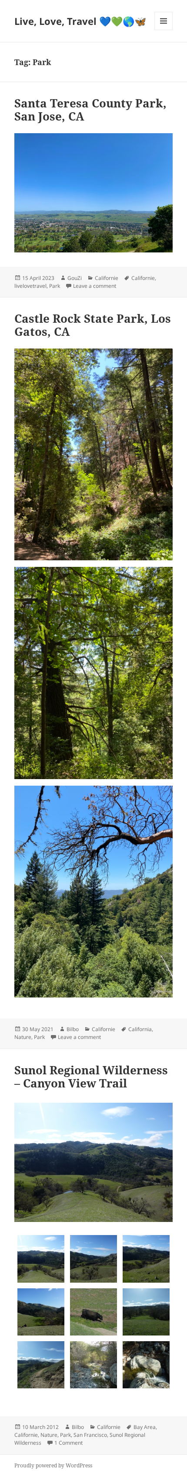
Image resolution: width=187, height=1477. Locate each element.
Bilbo (73, 1029)
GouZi (74, 278)
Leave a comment (94, 286)
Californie (106, 278)
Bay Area (145, 1427)
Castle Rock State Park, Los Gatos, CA (92, 325)
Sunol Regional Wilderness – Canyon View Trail (91, 1076)
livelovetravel (30, 286)
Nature (22, 1037)
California (140, 1029)
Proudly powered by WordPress (53, 1465)
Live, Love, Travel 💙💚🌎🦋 (80, 21)
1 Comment (68, 1442)
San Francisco (90, 1435)
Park (54, 286)
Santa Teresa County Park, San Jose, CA (90, 109)
